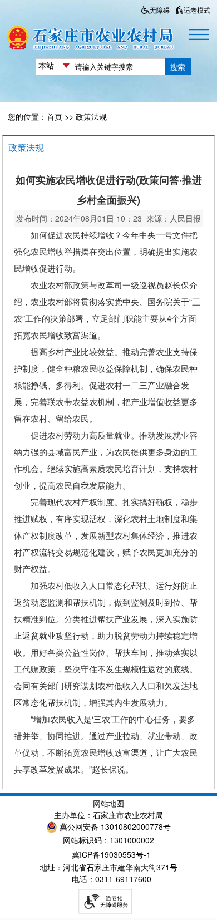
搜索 (177, 66)
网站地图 (108, 803)
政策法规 (91, 116)
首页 (54, 116)
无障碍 (160, 9)
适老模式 (197, 9)
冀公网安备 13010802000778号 (115, 826)
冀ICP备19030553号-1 (111, 854)
